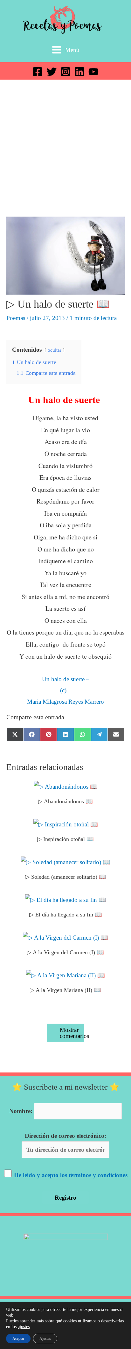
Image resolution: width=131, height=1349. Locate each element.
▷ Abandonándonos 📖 (65, 801)
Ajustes (45, 1338)
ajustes (24, 1326)
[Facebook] (37, 72)
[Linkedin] (79, 72)
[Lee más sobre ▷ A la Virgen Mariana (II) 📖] (65, 974)
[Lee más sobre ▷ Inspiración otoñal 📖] (65, 823)
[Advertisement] (65, 148)
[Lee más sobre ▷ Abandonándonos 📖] (66, 786)
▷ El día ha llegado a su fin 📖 (65, 914)
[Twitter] (51, 72)
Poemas (15, 318)
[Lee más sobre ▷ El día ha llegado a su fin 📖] (65, 899)
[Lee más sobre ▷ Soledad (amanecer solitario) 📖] (65, 861)
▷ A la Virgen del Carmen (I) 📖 (65, 952)
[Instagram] (65, 72)
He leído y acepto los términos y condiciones (71, 1175)
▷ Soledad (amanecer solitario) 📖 (65, 877)
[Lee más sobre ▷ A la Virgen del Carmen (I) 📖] (65, 937)
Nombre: (20, 1111)
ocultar (54, 350)
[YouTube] (93, 72)
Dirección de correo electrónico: (65, 1135)
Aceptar (18, 1338)
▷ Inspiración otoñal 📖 (65, 839)
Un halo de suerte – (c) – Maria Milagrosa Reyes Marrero (65, 690)
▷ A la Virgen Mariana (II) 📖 (65, 990)
